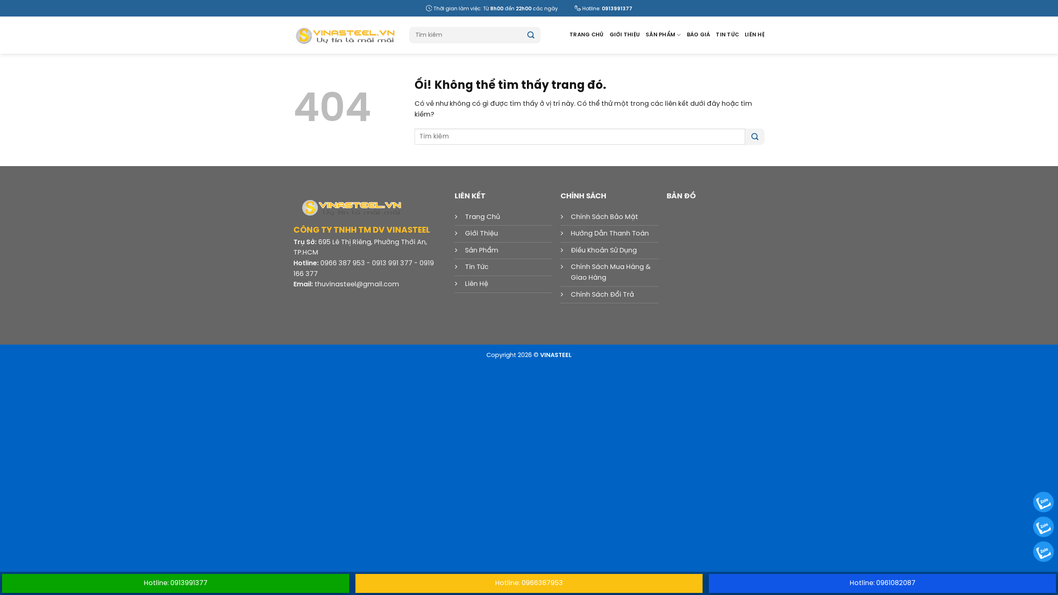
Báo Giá (698, 35)
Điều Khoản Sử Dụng (604, 250)
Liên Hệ (755, 35)
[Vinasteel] (345, 35)
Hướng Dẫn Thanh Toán (610, 233)
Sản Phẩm (660, 35)
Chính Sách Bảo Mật (604, 217)
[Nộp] (531, 35)
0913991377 (617, 9)
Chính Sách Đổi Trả (602, 294)
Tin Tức (727, 35)
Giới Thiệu (625, 35)
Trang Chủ (586, 35)
